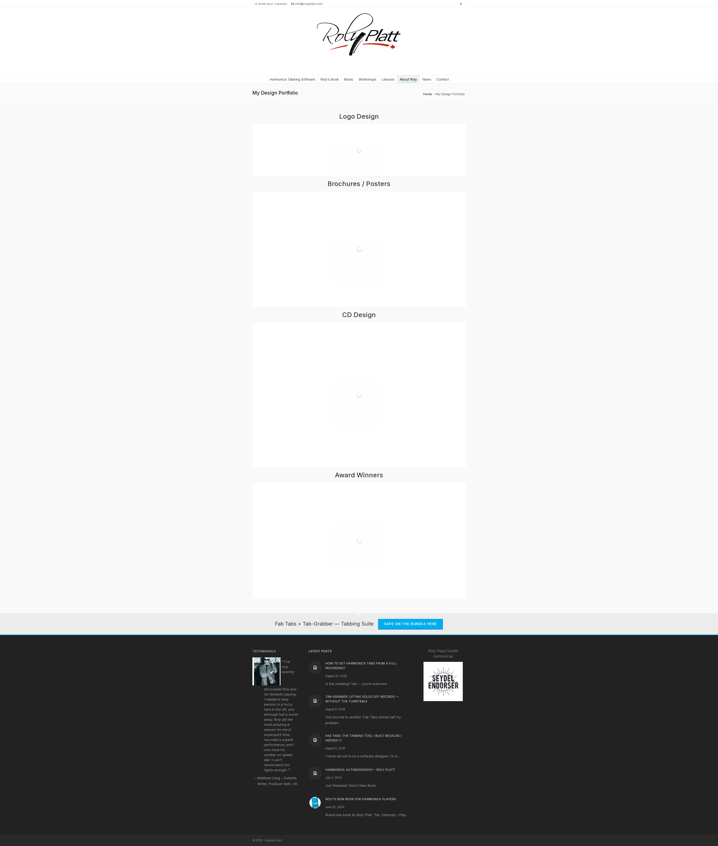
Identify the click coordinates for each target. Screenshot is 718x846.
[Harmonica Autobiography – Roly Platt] (315, 773)
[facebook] (462, 3)
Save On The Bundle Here (410, 624)
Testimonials (264, 651)
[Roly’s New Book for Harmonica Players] (315, 802)
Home (427, 94)
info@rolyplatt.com (309, 4)
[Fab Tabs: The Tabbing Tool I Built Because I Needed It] (315, 740)
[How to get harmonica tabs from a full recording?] (315, 667)
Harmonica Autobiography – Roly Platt (360, 770)
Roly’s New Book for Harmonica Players (360, 799)
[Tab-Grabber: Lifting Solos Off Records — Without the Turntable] (315, 700)
